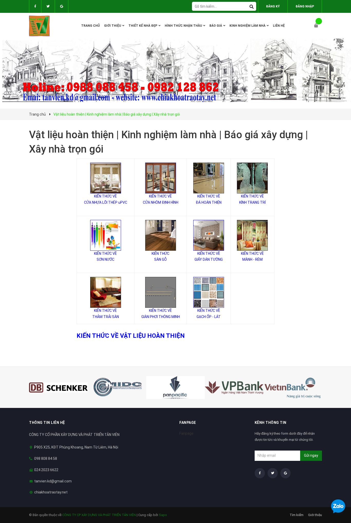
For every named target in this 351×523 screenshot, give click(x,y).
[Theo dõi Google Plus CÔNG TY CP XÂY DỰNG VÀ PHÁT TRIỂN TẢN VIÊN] (61, 6)
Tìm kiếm (296, 515)
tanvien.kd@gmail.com (53, 481)
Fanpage (186, 433)
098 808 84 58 (45, 458)
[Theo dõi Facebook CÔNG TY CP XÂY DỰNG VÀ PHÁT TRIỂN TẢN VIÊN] (35, 6)
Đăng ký (273, 6)
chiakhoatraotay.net (51, 492)
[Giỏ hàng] (318, 26)
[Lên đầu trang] (337, 492)
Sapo (163, 515)
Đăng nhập (304, 6)
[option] (58, 387)
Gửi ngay (311, 455)
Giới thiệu (315, 515)
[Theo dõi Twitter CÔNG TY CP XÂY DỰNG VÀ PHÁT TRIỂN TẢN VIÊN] (48, 6)
